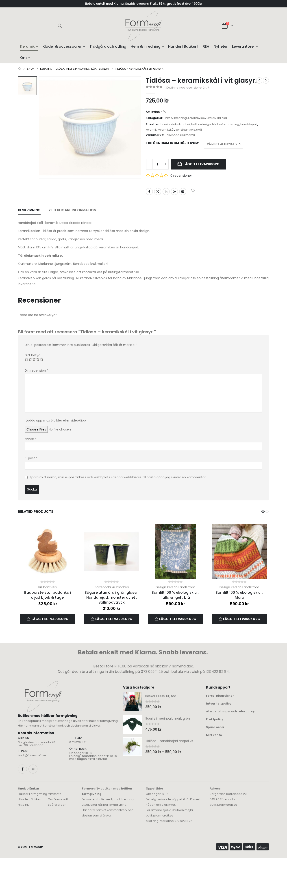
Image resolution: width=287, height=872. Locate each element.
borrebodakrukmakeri (175, 124)
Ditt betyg (32, 355)
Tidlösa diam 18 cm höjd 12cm (172, 143)
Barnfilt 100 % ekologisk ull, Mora (239, 595)
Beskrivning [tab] (29, 210)
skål (199, 130)
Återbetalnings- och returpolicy (230, 711)
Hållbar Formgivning (32, 794)
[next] (266, 80)
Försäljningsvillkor (220, 696)
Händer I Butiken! (183, 46)
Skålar (211, 118)
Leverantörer (243, 46)
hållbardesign (201, 124)
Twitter (157, 191)
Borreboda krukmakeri (180, 135)
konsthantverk (185, 130)
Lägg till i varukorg (201, 164)
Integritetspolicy (218, 703)
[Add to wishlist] (193, 190)
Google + (174, 191)
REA (206, 46)
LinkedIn (166, 191)
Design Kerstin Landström (175, 587)
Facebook (149, 191)
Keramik (27, 46)
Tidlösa (222, 118)
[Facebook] (22, 769)
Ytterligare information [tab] (72, 210)
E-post (31, 458)
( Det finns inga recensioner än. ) (187, 87)
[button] (60, 26)
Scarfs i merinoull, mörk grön (167, 718)
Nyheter (221, 46)
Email (182, 191)
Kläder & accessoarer (62, 46)
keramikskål (166, 130)
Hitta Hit (23, 805)
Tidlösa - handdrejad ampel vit (169, 741)
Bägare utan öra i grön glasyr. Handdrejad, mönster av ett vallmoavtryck (112, 597)
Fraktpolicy (214, 719)
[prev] (259, 80)
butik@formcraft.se (32, 755)
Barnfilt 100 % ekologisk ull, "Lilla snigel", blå (175, 595)
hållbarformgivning (225, 124)
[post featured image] (47, 551)
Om (23, 57)
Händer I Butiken (29, 799)
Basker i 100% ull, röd (160, 696)
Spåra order (215, 727)
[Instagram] (32, 769)
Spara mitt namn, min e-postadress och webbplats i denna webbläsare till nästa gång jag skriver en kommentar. (118, 477)
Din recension (36, 370)
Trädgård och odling (107, 46)
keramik (151, 130)
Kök (202, 118)
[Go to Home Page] (19, 68)
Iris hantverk (47, 587)
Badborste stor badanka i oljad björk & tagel (47, 595)
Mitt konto (214, 735)
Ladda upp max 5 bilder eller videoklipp (56, 420)
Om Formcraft (58, 799)
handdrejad (248, 124)
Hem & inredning (145, 46)
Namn (31, 439)
